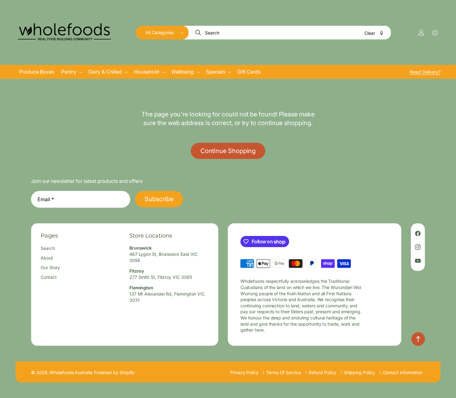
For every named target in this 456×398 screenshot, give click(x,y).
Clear (369, 33)
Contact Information (402, 372)
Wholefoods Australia (71, 372)
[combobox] (290, 32)
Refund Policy (322, 372)
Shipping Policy (359, 372)
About (47, 258)
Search (48, 248)
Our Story (50, 267)
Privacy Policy (244, 372)
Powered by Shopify (114, 372)
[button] (162, 32)
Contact (48, 277)
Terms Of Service (283, 372)
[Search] (198, 32)
